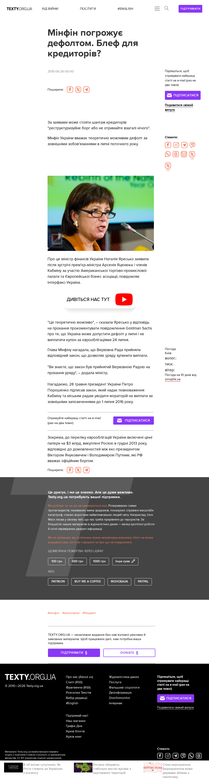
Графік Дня (74, 726)
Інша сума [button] (123, 561)
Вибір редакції (76, 698)
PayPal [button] (143, 581)
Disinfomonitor (119, 698)
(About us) (86, 677)
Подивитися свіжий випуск (175, 708)
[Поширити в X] (78, 90)
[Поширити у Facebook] (70, 90)
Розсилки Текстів (78, 693)
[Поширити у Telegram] (86, 90)
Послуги (115, 682)
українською (54, 758)
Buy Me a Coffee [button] (87, 581)
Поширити (56, 90)
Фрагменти (74, 687)
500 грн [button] (77, 561)
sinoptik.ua (172, 379)
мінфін (54, 613)
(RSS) (78, 682)
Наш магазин (76, 721)
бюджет (90, 613)
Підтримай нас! (77, 716)
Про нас (72, 677)
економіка (71, 613)
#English (72, 703)
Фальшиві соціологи (124, 687)
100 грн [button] (56, 561)
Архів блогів (75, 731)
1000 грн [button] (99, 561)
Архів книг (74, 737)
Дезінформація (120, 693)
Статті (70, 682)
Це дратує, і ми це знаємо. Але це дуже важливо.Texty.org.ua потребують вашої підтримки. (90, 494)
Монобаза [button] (119, 581)
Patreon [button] (58, 581)
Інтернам (115, 703)
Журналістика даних (124, 677)
